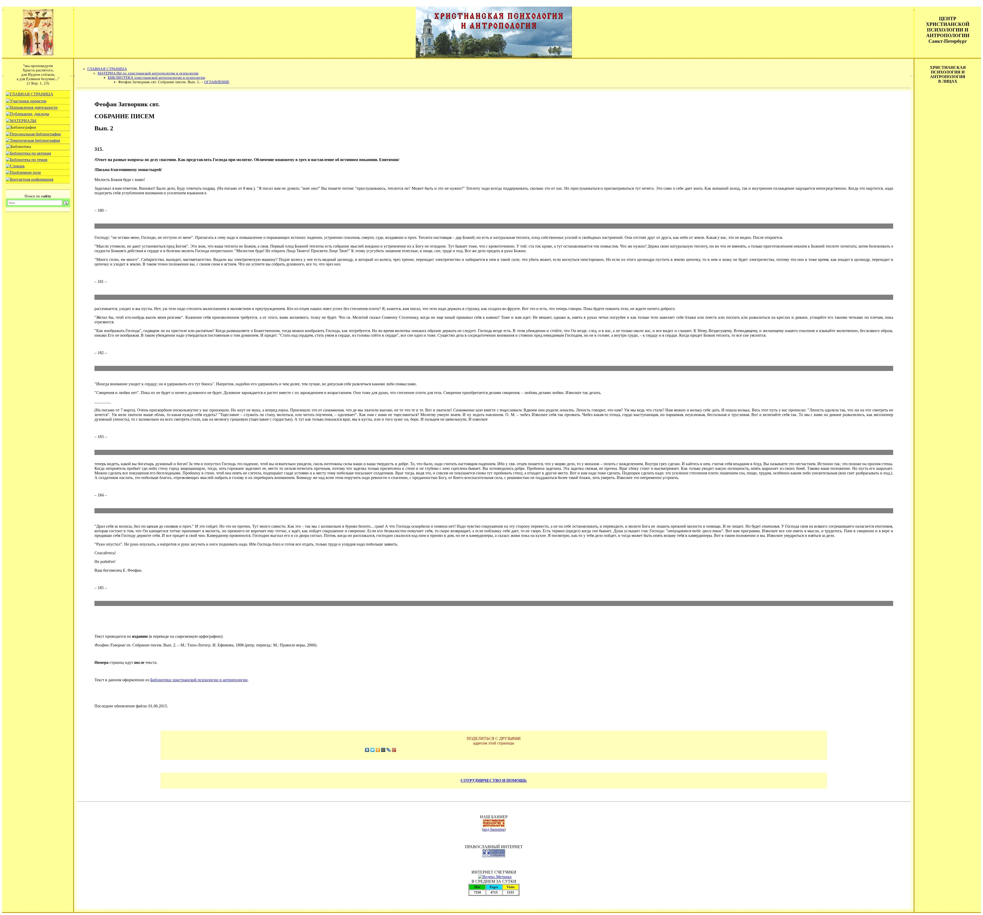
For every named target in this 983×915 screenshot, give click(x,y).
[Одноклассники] (378, 750)
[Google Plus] (394, 750)
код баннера (493, 829)
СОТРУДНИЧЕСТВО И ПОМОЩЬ (494, 780)
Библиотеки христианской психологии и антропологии (199, 680)
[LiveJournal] (388, 750)
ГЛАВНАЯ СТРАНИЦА (107, 69)
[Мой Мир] (383, 750)
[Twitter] (372, 750)
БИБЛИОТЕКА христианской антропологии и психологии (156, 78)
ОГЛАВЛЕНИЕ (216, 82)
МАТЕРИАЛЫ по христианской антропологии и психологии (148, 73)
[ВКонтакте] (367, 750)
